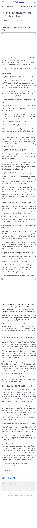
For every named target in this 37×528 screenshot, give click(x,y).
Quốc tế (19, 6)
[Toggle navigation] (2, 2)
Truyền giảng (5, 6)
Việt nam (13, 6)
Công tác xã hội (28, 6)
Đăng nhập (13, 484)
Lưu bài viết (9, 470)
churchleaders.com (13, 466)
